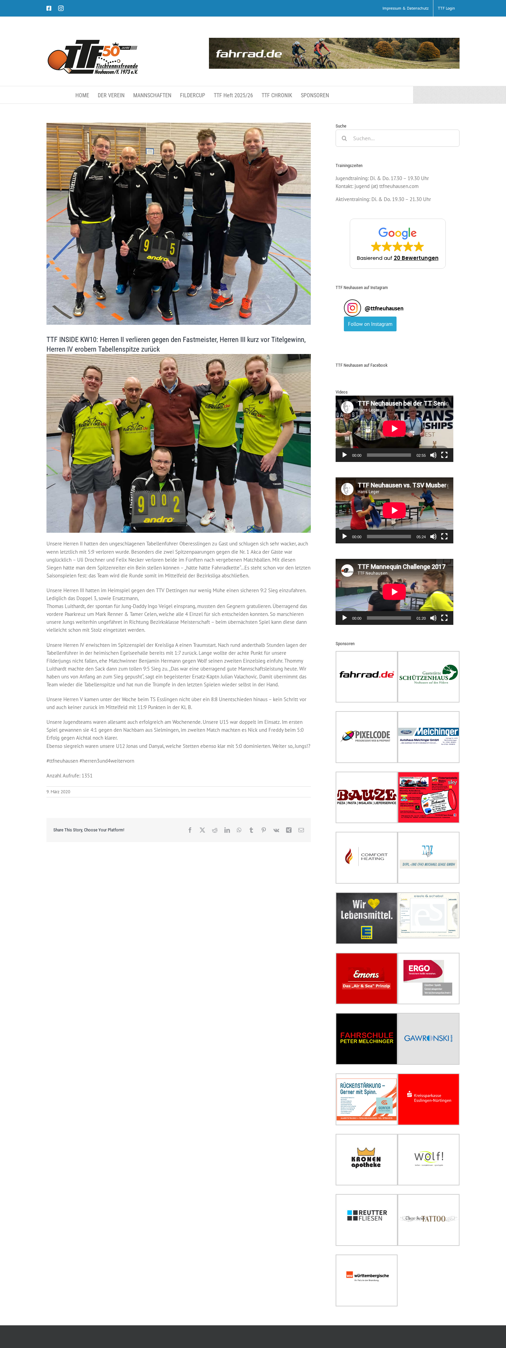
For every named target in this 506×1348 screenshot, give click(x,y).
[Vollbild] (444, 455)
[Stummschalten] (433, 455)
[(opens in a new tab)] (367, 655)
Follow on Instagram (370, 324)
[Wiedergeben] (344, 455)
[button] (398, 244)
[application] (394, 429)
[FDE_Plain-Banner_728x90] (334, 53)
